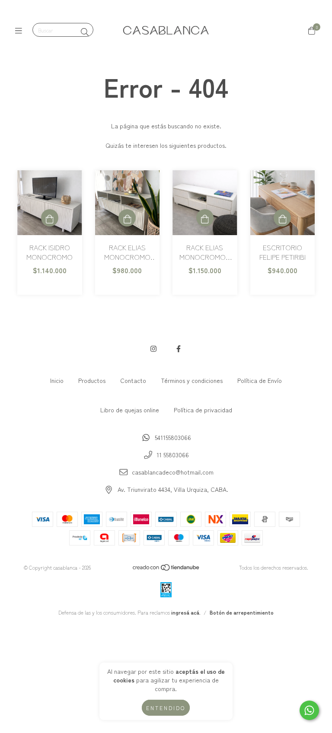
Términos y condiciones (192, 380)
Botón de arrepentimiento (242, 612)
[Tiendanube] (166, 569)
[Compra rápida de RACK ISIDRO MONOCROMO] (49, 217)
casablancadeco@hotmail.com (173, 472)
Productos (91, 380)
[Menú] (20, 30)
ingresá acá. (186, 612)
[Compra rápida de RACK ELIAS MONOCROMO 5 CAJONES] (205, 217)
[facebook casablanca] (178, 348)
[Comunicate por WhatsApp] (309, 710)
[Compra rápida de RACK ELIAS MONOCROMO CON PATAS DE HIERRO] (127, 217)
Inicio (57, 380)
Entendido (165, 707)
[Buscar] (84, 31)
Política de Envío (259, 380)
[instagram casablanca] (153, 348)
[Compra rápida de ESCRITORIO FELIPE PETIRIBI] (282, 217)
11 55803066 (172, 454)
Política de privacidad (203, 409)
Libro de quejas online (129, 409)
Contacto (133, 380)
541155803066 (173, 437)
